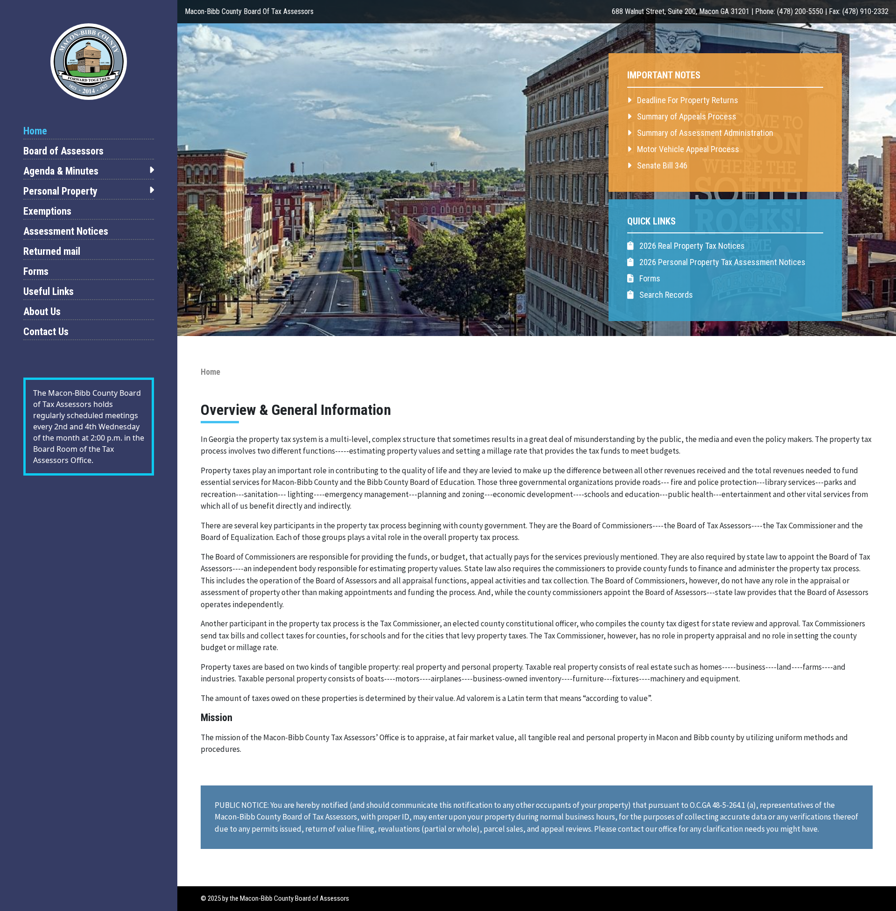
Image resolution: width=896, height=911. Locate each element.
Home (35, 131)
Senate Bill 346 (661, 165)
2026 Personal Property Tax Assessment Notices (721, 262)
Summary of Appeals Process (685, 116)
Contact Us (46, 331)
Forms (36, 271)
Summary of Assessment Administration (704, 133)
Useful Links (48, 291)
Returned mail (51, 251)
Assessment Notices (65, 231)
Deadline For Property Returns (686, 100)
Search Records (665, 295)
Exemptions (47, 211)
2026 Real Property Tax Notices (691, 246)
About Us (42, 311)
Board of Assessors (63, 151)
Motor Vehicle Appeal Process (687, 149)
